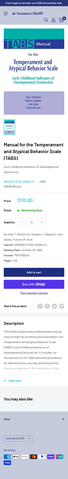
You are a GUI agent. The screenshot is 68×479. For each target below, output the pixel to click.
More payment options (34, 293)
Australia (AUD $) (15, 438)
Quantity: (9, 222)
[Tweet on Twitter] (54, 306)
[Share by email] (61, 306)
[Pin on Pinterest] (47, 306)
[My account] (53, 20)
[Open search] (46, 20)
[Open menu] (6, 13)
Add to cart (34, 272)
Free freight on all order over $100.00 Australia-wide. (34, 2)
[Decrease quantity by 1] (22, 222)
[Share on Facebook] (40, 306)
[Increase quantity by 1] (42, 222)
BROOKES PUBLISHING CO (19, 181)
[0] (61, 20)
